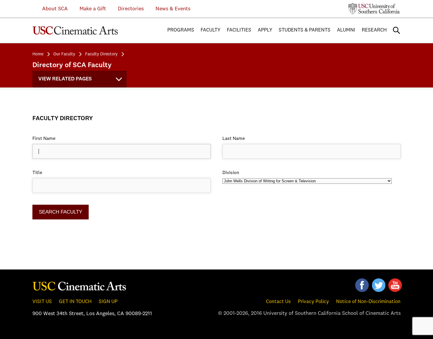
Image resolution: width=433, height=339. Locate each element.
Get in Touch (75, 301)
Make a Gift (93, 8)
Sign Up (108, 301)
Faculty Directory (101, 54)
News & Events (173, 8)
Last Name (233, 138)
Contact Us (278, 301)
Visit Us (42, 301)
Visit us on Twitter (378, 285)
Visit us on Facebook (362, 285)
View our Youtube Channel (395, 285)
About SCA (50, 8)
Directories (131, 8)
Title (37, 173)
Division (230, 173)
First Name (43, 138)
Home (37, 54)
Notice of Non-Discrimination (368, 301)
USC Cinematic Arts (79, 285)
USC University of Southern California (374, 8)
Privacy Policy (313, 301)
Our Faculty (64, 54)
